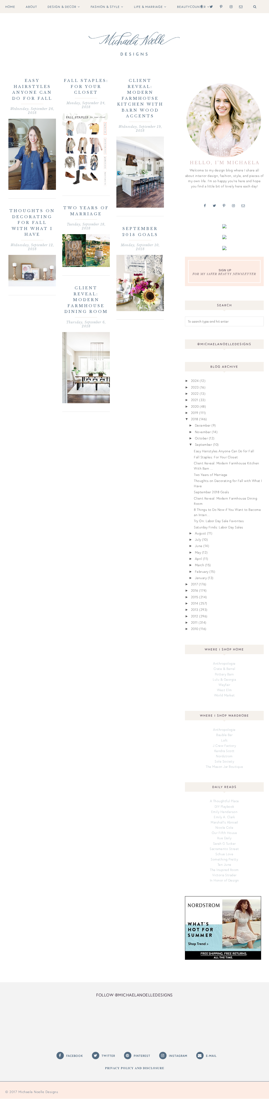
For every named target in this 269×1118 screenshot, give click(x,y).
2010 (194, 629)
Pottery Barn (224, 674)
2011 (194, 622)
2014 (194, 603)
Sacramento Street (224, 849)
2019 (194, 413)
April (198, 559)
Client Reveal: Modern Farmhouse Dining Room (86, 300)
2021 (194, 400)
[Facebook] (200, 6)
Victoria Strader (224, 875)
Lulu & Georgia (224, 679)
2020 (195, 406)
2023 (195, 387)
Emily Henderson (224, 812)
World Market (224, 695)
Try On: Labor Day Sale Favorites (219, 521)
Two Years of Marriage (210, 475)
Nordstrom (224, 756)
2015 (194, 597)
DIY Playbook (224, 806)
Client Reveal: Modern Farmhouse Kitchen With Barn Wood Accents (140, 98)
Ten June (224, 864)
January (201, 578)
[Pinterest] (220, 6)
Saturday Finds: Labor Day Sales (218, 527)
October (201, 438)
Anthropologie (224, 663)
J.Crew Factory (224, 745)
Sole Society (224, 761)
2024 (195, 381)
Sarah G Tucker (224, 843)
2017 (194, 584)
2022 (195, 393)
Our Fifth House (224, 833)
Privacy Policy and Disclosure (134, 1068)
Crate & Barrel (224, 668)
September (203, 444)
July (198, 539)
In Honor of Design (224, 880)
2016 (194, 590)
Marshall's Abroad (224, 822)
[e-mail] (239, 6)
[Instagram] (230, 6)
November (203, 432)
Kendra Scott (224, 751)
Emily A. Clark (224, 817)
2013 (194, 609)
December (203, 425)
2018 (194, 419)
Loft (224, 740)
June (199, 546)
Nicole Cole (224, 827)
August (200, 533)
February (202, 571)
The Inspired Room (224, 870)
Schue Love (224, 854)
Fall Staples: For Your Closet (86, 86)
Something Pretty (224, 859)
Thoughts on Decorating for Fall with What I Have (32, 222)
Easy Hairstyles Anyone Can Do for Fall (224, 451)
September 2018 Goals (211, 492)
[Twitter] (210, 6)
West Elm (224, 690)
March (199, 565)
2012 (194, 616)
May (198, 552)
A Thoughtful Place (224, 801)
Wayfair (224, 685)
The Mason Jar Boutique (224, 766)
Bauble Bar (224, 735)
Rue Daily (224, 838)
